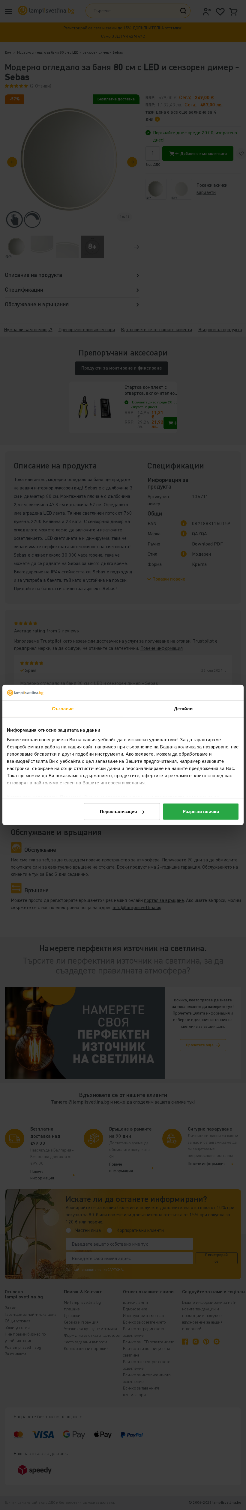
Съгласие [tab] (63, 708)
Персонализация (118, 811)
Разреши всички (201, 811)
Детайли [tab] (183, 708)
